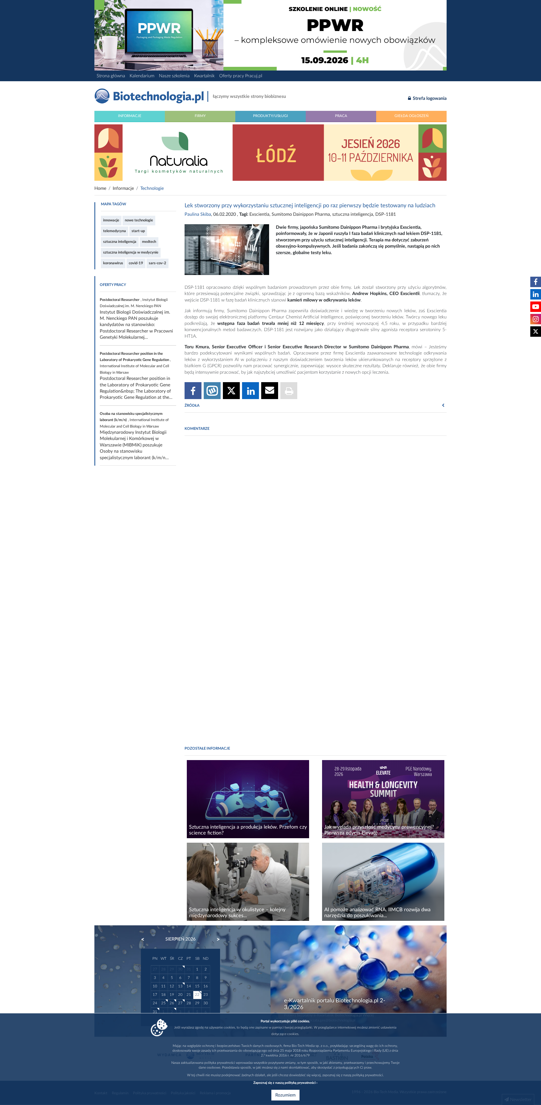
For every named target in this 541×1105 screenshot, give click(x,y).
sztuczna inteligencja (119, 241)
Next (215, 939)
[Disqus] (316, 517)
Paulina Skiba (198, 214)
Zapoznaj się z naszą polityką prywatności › (285, 1082)
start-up (138, 231)
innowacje (111, 220)
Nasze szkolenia (174, 76)
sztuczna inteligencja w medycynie (130, 252)
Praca (341, 116)
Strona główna (111, 76)
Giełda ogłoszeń (411, 116)
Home (100, 188)
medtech (149, 241)
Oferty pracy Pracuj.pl (240, 76)
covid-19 (136, 263)
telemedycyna (114, 231)
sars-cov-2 (157, 263)
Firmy (200, 116)
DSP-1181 (385, 214)
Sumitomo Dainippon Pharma (301, 214)
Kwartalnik (204, 76)
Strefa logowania (429, 98)
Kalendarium (142, 76)
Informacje (129, 116)
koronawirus (113, 263)
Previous (145, 939)
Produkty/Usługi (270, 116)
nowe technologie (139, 220)
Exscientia (259, 214)
